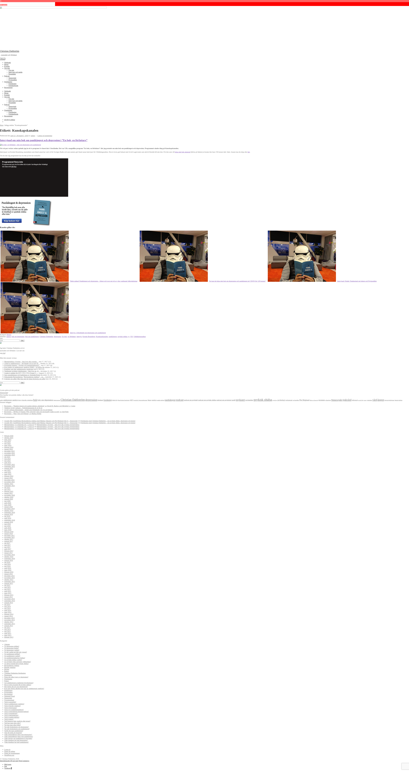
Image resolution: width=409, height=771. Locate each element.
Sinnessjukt (12, 78)
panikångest (113, 336)
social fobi (360, 400)
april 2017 (7, 549)
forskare (100, 400)
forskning (108, 400)
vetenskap (369, 400)
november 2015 (9, 578)
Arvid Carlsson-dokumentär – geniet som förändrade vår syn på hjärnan (28, 410)
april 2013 (7, 633)
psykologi (281, 400)
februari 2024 (8, 447)
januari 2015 (8, 597)
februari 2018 (8, 532)
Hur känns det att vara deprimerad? (16, 687)
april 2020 (7, 503)
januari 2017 (8, 553)
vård (374, 399)
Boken (9, 335)
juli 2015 (7, 585)
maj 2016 (7, 566)
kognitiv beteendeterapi (140, 400)
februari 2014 (8, 614)
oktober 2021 (8, 484)
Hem (1, 125)
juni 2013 (7, 629)
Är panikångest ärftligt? (12, 654)
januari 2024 (8, 449)
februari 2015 (8, 595)
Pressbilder (12, 74)
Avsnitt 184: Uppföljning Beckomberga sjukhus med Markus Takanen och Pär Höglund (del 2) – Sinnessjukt (41, 421)
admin (33, 136)
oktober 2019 (8, 511)
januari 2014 (8, 616)
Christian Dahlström (9, 51)
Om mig (7, 68)
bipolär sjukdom (27, 400)
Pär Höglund (304, 400)
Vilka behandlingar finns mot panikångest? (18, 736)
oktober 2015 (8, 580)
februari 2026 (8, 436)
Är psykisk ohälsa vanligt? (13, 660)
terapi (365, 400)
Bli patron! (3, 5)
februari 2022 (8, 476)
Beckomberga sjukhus (11, 665)
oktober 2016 (8, 557)
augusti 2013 (8, 626)
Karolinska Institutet (124, 400)
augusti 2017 (8, 541)
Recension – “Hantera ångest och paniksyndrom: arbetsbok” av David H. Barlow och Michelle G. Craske (39, 406)
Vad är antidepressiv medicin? (14, 704)
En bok (64, 336)
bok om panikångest (32, 336)
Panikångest (8, 690)
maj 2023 (7, 461)
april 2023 (7, 463)
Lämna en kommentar (44, 136)
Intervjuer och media (15, 72)
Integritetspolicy (5, 761)
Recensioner (8, 87)
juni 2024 (7, 441)
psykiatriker (249, 400)
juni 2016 (7, 564)
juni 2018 (7, 524)
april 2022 (7, 472)
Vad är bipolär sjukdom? (12, 706)
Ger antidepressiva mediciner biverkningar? (18, 683)
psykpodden (296, 400)
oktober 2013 (8, 622)
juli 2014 (7, 605)
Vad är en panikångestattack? (14, 710)
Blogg (6, 64)
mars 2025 (7, 440)
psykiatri (240, 399)
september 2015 (9, 581)
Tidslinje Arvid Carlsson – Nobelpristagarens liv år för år (23, 408)
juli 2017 (7, 543)
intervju (79, 336)
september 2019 (9, 512)
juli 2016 (7, 562)
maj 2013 (7, 631)
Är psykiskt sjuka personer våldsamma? (17, 662)
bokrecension (56, 400)
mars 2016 (7, 570)
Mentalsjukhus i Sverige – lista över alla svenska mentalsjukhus (58, 425)
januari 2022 (8, 478)
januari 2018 (8, 534)
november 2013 (9, 620)
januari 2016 (8, 574)
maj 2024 (7, 443)
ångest (8, 336)
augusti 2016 (8, 560)
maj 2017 (7, 547)
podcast (180, 400)
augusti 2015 (8, 583)
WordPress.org (9, 755)
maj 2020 (7, 501)
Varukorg (8, 768)
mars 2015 (7, 593)
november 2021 (9, 482)
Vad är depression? (10, 708)
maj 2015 (7, 589)
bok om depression (18, 336)
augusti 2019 (8, 514)
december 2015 (9, 576)
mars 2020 (7, 505)
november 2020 (9, 495)
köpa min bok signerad (182, 152)
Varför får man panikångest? (13, 731)
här (249, 152)
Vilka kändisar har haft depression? (16, 740)
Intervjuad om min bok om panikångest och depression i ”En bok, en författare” (43, 140)
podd (233, 400)
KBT (131, 400)
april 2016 (7, 568)
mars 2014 (7, 612)
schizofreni (328, 400)
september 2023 (9, 455)
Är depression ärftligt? (11, 646)
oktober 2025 (8, 438)
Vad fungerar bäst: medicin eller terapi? (17, 721)
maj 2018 (7, 526)
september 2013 (9, 624)
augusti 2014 (8, 603)
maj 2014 (7, 608)
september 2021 (9, 486)
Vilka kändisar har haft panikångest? (16, 742)
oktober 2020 (8, 497)
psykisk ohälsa (122, 336)
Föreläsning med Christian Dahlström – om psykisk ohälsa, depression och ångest (108, 421)
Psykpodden (13, 80)
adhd (1, 400)
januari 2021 (8, 493)
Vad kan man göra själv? (12, 723)
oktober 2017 (8, 539)
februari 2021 (8, 491)
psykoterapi (288, 400)
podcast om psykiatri (191, 400)
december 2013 (9, 618)
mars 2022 (7, 474)
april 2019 (7, 518)
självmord (355, 400)
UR (131, 336)
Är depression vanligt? (11, 650)
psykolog (274, 400)
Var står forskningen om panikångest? (17, 729)
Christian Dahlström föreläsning (15, 673)
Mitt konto (7, 764)
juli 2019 (7, 516)
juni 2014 (7, 606)
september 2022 (9, 466)
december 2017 (9, 535)
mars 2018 (7, 530)
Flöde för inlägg (9, 751)
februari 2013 (8, 637)
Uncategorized (9, 700)
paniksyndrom (160, 400)
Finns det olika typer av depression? (16, 677)
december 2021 (9, 480)
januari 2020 (8, 507)
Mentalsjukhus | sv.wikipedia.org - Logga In (19, 425)
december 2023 (9, 451)
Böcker (6, 669)
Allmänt (7, 644)
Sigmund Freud (9, 696)
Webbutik (7, 63)
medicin (154, 400)
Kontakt (7, 66)
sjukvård (347, 399)
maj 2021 (7, 489)
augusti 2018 (8, 522)
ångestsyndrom (398, 400)
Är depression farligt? (11, 648)
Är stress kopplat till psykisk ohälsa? (16, 664)
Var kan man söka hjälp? (12, 725)
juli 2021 (7, 487)
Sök (5, 766)
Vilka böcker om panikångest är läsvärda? (18, 738)
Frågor (6, 681)
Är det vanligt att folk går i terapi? (15, 652)
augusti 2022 (8, 468)
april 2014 (7, 610)
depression (57, 336)
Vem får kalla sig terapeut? (13, 733)
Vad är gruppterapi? (10, 713)
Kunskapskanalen (102, 336)
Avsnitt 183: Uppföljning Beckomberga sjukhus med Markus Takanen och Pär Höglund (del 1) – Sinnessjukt (41, 423)
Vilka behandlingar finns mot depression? (18, 735)
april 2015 (7, 591)
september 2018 (9, 520)
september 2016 (9, 558)
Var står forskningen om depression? (16, 727)
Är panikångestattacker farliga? (14, 658)
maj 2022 (7, 470)
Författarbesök (13, 86)
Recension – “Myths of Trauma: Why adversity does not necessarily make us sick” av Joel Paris (36, 412)
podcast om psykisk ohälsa (207, 400)
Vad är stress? (8, 719)
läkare (149, 400)
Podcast (6, 76)
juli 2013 (7, 628)
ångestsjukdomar (389, 400)
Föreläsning (8, 82)
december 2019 (9, 509)
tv (128, 336)
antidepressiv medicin (10, 400)
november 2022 (9, 464)
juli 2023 (7, 457)
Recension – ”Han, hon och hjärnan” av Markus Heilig (22, 414)
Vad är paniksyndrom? (11, 717)
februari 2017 (8, 551)
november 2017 (9, 537)
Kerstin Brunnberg (89, 336)
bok (35, 400)
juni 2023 (7, 459)
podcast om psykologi (224, 400)
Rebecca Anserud (314, 400)
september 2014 (9, 601)
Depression (8, 675)
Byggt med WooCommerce (20, 761)
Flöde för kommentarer (12, 753)
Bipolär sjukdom (9, 667)
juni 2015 (7, 587)
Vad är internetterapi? (11, 715)
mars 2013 (7, 635)
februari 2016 (8, 572)
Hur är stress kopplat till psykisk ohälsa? (17, 685)
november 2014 (9, 599)
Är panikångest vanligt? (12, 656)
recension (321, 400)
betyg (20, 400)
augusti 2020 (8, 499)
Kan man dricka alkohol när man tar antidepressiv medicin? (24, 688)
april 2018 (7, 528)
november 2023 (9, 453)
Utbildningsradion (140, 336)
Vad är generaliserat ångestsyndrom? (16, 711)
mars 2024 (7, 445)
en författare (72, 336)
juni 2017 (7, 545)
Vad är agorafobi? (10, 702)
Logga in (7, 749)
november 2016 (9, 555)
